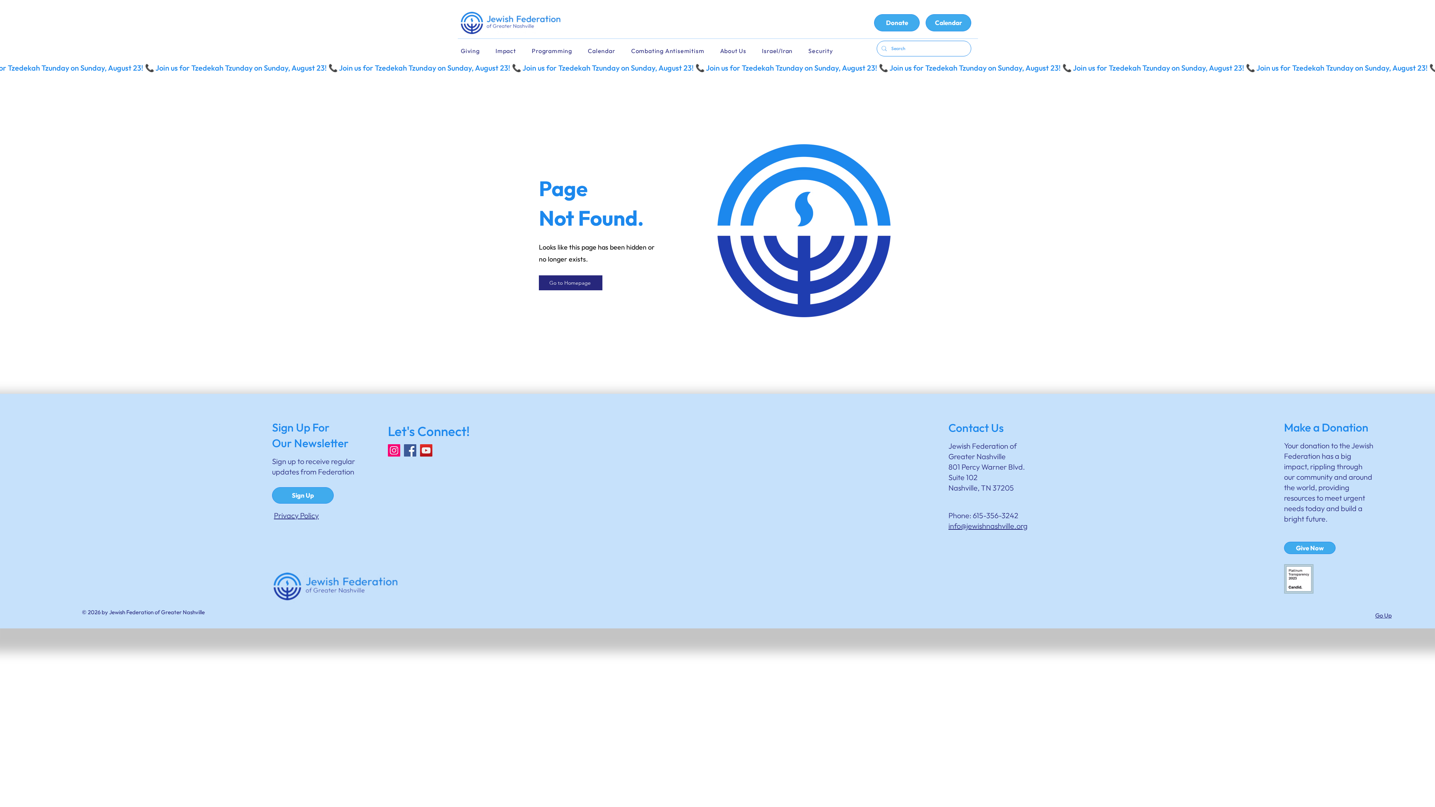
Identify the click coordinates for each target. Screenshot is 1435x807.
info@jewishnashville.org (988, 526)
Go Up (1383, 615)
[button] (606, 51)
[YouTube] (426, 450)
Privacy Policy (296, 515)
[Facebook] (410, 450)
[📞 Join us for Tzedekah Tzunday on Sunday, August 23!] (717, 68)
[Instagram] (394, 450)
